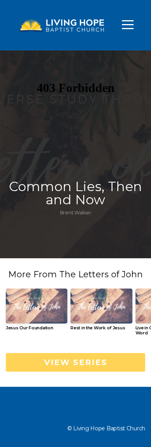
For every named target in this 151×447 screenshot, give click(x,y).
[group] (36, 312)
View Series (75, 362)
